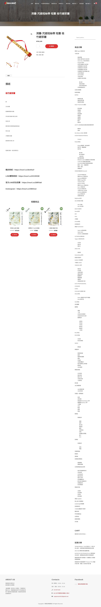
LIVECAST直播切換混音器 (84, 161)
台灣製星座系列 (81, 87)
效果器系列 (80, 483)
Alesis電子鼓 (81, 299)
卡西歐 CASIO (78, 262)
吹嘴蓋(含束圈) (82, 433)
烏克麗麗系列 (81, 479)
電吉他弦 (80, 375)
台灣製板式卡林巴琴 (82, 67)
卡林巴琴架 (80, 76)
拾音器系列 (77, 506)
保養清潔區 (77, 451)
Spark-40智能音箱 (82, 230)
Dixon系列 (77, 211)
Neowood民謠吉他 (82, 178)
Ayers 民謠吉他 (81, 187)
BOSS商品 (77, 335)
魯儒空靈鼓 (77, 519)
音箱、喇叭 (80, 166)
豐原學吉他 (54, 3)
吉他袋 (79, 339)
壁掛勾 (79, 122)
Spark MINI (80, 232)
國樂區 (42, 52)
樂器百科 (74, 3)
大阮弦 (80, 324)
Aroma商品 (77, 221)
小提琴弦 (80, 380)
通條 (80, 428)
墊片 (80, 435)
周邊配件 (80, 168)
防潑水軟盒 (82, 83)
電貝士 (79, 246)
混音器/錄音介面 (81, 281)
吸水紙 (80, 424)
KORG (76, 288)
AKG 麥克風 (80, 206)
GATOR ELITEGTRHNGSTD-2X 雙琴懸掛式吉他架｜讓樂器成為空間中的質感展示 (85, 554)
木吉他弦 (80, 373)
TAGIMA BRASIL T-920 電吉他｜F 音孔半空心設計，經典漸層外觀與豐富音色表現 (85, 547)
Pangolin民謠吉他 (82, 188)
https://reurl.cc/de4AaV (24, 170)
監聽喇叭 (80, 275)
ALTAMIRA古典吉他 (79, 236)
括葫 (79, 397)
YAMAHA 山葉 (78, 265)
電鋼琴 (79, 279)
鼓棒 (79, 355)
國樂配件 (80, 317)
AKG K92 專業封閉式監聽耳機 (82, 550)
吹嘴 (80, 431)
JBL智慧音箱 (78, 385)
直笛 (79, 409)
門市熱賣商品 (78, 514)
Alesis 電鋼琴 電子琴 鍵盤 (84, 297)
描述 (8, 75)
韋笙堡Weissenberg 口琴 (84, 400)
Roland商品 (77, 141)
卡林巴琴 (77, 53)
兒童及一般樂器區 (79, 393)
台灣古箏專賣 (78, 89)
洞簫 (40, 52)
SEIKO (76, 343)
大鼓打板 (81, 156)
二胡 (79, 312)
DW (76, 214)
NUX (76, 216)
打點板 (79, 360)
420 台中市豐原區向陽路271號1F (61, 593)
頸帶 (80, 423)
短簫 (42, 54)
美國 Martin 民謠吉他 (83, 176)
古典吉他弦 (80, 378)
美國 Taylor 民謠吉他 (80, 51)
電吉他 (79, 244)
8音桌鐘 (79, 399)
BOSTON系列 (78, 208)
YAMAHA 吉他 (81, 181)
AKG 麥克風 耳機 (79, 200)
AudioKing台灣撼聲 (79, 503)
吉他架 (79, 112)
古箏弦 (80, 321)
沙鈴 (79, 406)
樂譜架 (79, 115)
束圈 (80, 421)
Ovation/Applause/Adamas (81, 135)
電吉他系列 (80, 476)
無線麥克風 (80, 98)
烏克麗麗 (77, 304)
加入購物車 (51, 46)
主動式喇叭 (80, 272)
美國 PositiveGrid (79, 226)
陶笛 (79, 407)
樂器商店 (61, 3)
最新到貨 (77, 511)
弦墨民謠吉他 (81, 195)
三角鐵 (79, 404)
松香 (80, 447)
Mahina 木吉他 (81, 183)
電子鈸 (80, 152)
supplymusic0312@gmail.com (61, 596)
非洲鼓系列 (77, 224)
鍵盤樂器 (80, 277)
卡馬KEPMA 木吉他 (82, 190)
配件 (79, 120)
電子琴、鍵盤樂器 (82, 147)
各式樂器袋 (80, 484)
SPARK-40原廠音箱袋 (83, 233)
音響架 (79, 117)
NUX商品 (77, 301)
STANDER (77, 286)
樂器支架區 (77, 487)
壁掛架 (79, 128)
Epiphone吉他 (78, 198)
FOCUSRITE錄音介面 (80, 291)
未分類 (76, 521)
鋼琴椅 (79, 365)
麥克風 (76, 383)
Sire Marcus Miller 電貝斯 (81, 133)
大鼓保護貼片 (81, 362)
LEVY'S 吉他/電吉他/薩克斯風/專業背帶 (84, 125)
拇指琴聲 (80, 57)
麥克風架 (80, 113)
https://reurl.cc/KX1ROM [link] (29, 176)
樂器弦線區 (77, 369)
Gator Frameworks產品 (80, 104)
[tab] (8, 75)
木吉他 (79, 242)
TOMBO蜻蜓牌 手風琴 (80, 508)
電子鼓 (79, 149)
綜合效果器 (80, 340)
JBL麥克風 (80, 391)
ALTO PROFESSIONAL (80, 283)
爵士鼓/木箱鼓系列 (82, 481)
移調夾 (76, 453)
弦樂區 (76, 439)
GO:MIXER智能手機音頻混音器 (85, 163)
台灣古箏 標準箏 (81, 314)
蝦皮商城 (68, 3)
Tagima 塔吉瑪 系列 (79, 239)
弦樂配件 (80, 443)
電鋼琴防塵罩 (81, 356)
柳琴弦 (80, 326)
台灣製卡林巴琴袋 (82, 78)
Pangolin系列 (81, 62)
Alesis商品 (77, 293)
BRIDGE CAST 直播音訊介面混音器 (86, 159)
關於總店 (88, 3)
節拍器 (79, 347)
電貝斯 (79, 252)
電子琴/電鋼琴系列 (82, 470)
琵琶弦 (80, 328)
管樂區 (76, 413)
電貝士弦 (80, 377)
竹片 (80, 437)
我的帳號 (81, 3)
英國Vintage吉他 (82, 180)
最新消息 (37, 3)
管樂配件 (80, 417)
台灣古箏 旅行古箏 (82, 315)
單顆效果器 (80, 464)
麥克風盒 (80, 108)
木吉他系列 (80, 474)
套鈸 (79, 358)
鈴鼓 (79, 411)
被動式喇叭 (80, 274)
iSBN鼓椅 (80, 367)
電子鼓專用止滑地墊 (82, 363)
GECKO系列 (81, 74)
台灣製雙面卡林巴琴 (82, 69)
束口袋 (80, 82)
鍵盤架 (79, 119)
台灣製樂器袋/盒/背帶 (80, 467)
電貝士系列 (80, 477)
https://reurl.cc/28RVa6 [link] (32, 182)
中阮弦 (80, 323)
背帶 (79, 130)
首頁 (32, 3)
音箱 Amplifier (78, 498)
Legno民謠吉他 (81, 194)
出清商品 (77, 516)
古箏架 (79, 491)
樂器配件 (77, 349)
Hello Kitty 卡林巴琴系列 (83, 60)
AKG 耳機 (80, 204)
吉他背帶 (80, 472)
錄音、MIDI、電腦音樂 (83, 165)
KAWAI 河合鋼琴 (79, 260)
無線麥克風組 (81, 102)
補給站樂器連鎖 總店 (83, 584)
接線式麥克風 (81, 100)
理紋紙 (80, 426)
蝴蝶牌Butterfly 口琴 (82, 402)
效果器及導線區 (78, 459)
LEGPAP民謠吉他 (82, 174)
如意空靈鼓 (77, 92)
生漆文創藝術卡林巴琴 (83, 64)
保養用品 (81, 430)
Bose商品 (77, 332)
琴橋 (80, 448)
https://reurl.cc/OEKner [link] (27, 189)
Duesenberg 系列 (79, 255)
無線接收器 (80, 353)
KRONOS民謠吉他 (82, 192)
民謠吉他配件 (78, 257)
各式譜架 (80, 492)
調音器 (76, 456)
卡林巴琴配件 (81, 73)
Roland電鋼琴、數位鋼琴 (84, 145)
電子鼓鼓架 (82, 154)
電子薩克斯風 (81, 158)
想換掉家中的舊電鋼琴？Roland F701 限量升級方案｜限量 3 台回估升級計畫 (85, 562)
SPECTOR (77, 248)
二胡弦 (80, 330)
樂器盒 (79, 110)
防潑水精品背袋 (83, 85)
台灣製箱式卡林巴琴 (82, 66)
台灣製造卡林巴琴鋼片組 (83, 71)
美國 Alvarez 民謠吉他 (83, 185)
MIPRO (76, 95)
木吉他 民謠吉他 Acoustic (81, 171)
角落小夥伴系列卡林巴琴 (83, 59)
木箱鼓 (76, 219)
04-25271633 (57, 589)
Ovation (79, 139)
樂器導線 (80, 462)
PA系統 (79, 270)
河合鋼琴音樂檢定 (45, 3)
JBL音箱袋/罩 (81, 389)
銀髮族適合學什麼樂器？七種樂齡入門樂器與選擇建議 (85, 558)
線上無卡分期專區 (79, 501)
